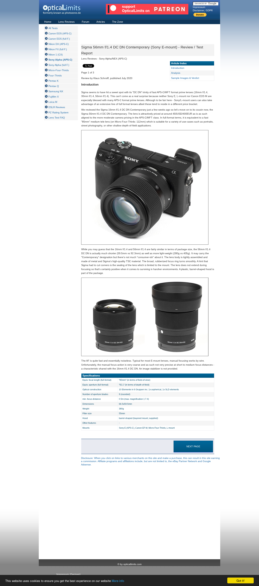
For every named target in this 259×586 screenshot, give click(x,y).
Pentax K (53, 80)
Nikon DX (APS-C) (58, 44)
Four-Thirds (55, 75)
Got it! (240, 580)
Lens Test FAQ (56, 117)
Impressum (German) (68, 574)
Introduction (177, 68)
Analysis (175, 72)
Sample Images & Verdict (185, 78)
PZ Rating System (58, 112)
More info (118, 580)
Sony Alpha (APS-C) (60, 59)
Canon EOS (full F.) (59, 38)
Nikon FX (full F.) (57, 49)
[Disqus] (147, 513)
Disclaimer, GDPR (203, 10)
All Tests (53, 28)
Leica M (52, 102)
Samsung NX (55, 91)
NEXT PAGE (193, 446)
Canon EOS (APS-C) (60, 33)
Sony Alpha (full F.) (58, 65)
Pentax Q (53, 86)
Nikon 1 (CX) (55, 54)
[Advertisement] (58, 175)
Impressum (199, 7)
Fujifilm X (53, 96)
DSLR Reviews (56, 107)
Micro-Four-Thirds (58, 70)
